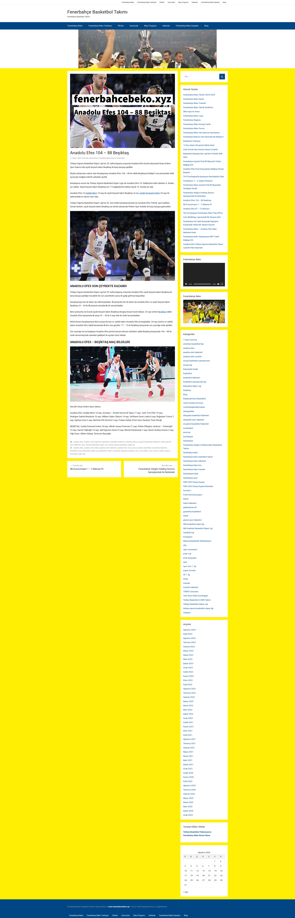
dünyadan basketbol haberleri (196, 415)
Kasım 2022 (188, 676)
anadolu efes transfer (192, 356)
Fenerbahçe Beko (128, 2)
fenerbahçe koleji (190, 473)
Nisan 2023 (188, 655)
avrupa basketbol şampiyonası (196, 361)
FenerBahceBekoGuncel (107, 158)
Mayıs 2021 (188, 752)
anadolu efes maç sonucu (127, 448)
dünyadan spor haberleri (193, 420)
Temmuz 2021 (189, 743)
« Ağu (185, 892)
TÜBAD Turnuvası (190, 591)
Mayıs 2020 (188, 798)
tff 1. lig (186, 575)
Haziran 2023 (189, 646)
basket (140, 448)
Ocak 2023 (188, 667)
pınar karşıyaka (189, 558)
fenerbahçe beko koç (192, 465)
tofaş (185, 579)
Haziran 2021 (189, 748)
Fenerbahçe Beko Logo (193, 116)
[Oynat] (186, 284)
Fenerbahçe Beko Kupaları (210, 2)
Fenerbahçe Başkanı (192, 120)
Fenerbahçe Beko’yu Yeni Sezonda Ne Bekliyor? (203, 137)
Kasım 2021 (188, 726)
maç (137, 451)
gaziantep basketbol (192, 511)
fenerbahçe (188, 441)
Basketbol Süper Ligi (91, 451)
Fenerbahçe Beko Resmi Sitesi (196, 835)
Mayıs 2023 (188, 651)
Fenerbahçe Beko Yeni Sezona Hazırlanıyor (201, 132)
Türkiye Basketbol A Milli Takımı (197, 600)
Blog (224, 2)
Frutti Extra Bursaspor (192, 495)
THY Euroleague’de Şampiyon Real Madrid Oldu (203, 176)
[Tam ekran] (222, 284)
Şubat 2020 (188, 811)
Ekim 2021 (188, 731)
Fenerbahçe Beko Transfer (194, 103)
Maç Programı (183, 2)
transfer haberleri (190, 587)
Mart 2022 (187, 710)
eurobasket (188, 428)
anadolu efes (78, 442)
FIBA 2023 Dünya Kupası (194, 482)
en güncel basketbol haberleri (148, 442)
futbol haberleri (189, 503)
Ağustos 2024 (189, 630)
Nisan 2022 (188, 705)
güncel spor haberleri (192, 520)
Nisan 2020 (188, 802)
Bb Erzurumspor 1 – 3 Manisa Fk (197, 204)
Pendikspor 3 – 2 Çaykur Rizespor (198, 181)
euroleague (188, 436)
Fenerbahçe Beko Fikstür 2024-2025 (199, 95)
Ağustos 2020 (189, 785)
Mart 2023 (187, 659)
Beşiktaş (162, 312)
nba (184, 545)
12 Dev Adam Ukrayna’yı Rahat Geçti (198, 145)
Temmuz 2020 (189, 790)
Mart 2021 (187, 760)
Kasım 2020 (188, 777)
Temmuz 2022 (189, 693)
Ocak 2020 (188, 815)
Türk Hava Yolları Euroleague (195, 596)
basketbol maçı (76, 451)
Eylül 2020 (187, 781)
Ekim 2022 (188, 680)
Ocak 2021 (188, 768)
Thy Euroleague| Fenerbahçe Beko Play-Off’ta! (203, 213)
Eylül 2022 (187, 684)
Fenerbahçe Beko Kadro (193, 99)
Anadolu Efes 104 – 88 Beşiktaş (197, 200)
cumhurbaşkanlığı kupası (194, 407)
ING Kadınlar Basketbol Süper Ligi (198, 528)
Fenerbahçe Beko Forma (193, 128)
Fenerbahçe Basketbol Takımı (97, 12)
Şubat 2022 (188, 714)
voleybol (186, 612)
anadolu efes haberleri (92, 442)
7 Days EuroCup (190, 340)
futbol (185, 499)
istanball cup (188, 532)
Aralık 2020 (188, 773)
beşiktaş (129, 442)
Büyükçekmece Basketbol (194, 398)
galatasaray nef (190, 507)
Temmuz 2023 (189, 642)
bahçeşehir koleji (190, 369)
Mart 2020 (187, 806)
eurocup (186, 432)
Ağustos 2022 (189, 689)
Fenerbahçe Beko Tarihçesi (146, 2)
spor (83, 445)
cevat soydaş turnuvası (193, 403)
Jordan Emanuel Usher (149, 193)
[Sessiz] (218, 284)
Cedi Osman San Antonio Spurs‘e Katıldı (200, 149)
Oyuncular (171, 2)
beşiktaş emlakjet (128, 451)
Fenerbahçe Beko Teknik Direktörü (198, 107)
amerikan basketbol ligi (193, 344)
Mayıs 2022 (188, 701)
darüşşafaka (188, 411)
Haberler (195, 2)
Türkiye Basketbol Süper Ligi (96, 445)
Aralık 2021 (188, 722)
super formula (189, 570)
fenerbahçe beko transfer (194, 469)
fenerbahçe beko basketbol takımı (198, 457)
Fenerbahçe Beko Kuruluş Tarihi (197, 124)
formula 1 (187, 490)
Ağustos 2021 (189, 739)
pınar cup (187, 553)
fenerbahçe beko (190, 452)
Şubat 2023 (188, 663)
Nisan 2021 (188, 756)
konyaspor (187, 537)
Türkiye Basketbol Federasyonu (197, 832)
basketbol (105, 442)
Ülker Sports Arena (191, 111)
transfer (186, 583)
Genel (163, 442)
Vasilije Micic (91, 193)
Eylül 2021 (187, 735)
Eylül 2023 (187, 634)
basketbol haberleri (117, 442)
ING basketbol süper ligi (193, 524)
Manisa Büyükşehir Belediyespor (197, 541)
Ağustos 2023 (189, 638)
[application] (204, 274)
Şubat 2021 (188, 764)
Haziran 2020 (189, 794)
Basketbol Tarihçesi (191, 141)
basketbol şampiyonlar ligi (194, 382)
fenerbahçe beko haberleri (194, 461)
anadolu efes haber (91, 448)
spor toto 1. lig (189, 566)
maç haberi (144, 451)
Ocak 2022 (188, 718)
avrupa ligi (187, 365)
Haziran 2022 (189, 697)
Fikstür (161, 2)
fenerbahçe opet (190, 478)
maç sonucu (153, 451)
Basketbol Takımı (106, 451)
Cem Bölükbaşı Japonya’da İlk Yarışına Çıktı (202, 217)
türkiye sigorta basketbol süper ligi (121, 445)
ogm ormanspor (190, 549)
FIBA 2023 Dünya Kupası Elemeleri (198, 486)
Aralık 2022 (188, 672)
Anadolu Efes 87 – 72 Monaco (196, 209)
